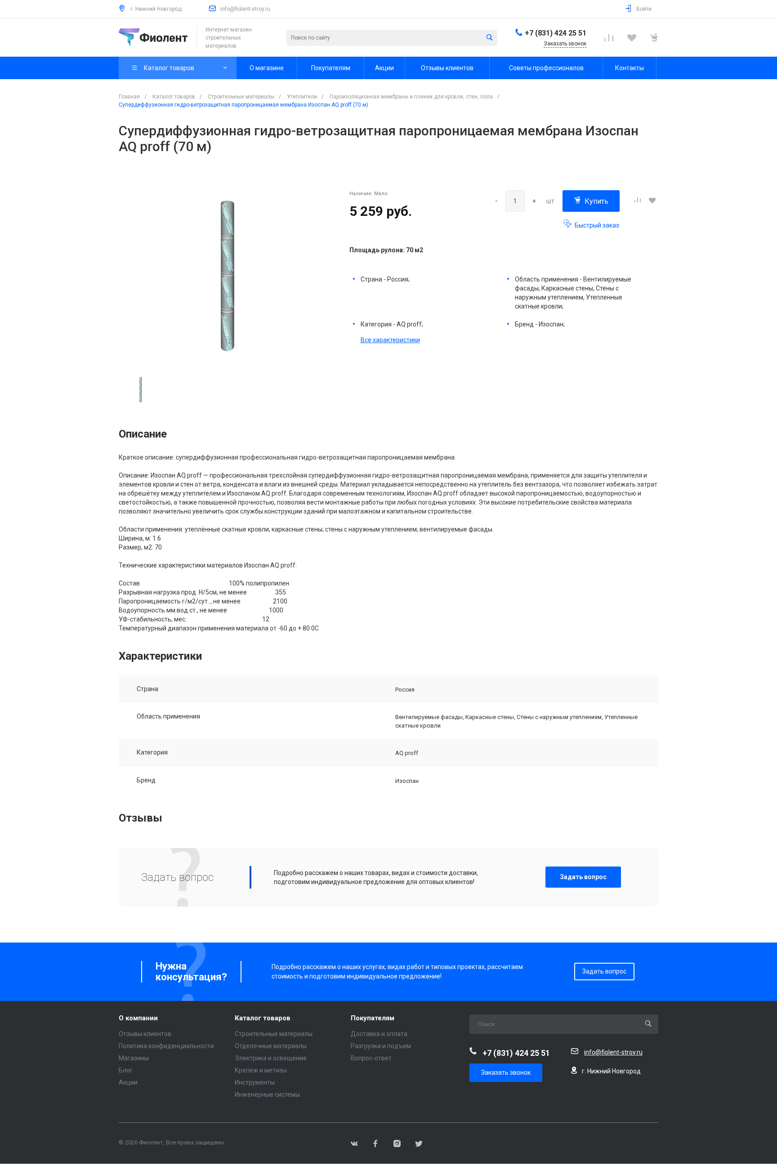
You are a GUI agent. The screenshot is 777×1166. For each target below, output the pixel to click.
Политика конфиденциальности (166, 1046)
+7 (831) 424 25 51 (555, 33)
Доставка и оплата (379, 1033)
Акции (128, 1082)
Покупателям (372, 1018)
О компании (138, 1018)
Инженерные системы (267, 1094)
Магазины (134, 1058)
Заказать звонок (506, 1072)
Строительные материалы (274, 1033)
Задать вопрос (583, 876)
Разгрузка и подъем (381, 1046)
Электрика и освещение (271, 1058)
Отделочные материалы (271, 1046)
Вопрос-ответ (371, 1058)
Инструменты (255, 1082)
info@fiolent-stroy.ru (245, 9)
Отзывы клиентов (145, 1033)
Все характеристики (390, 340)
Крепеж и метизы (261, 1070)
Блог (126, 1070)
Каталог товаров (262, 1018)
